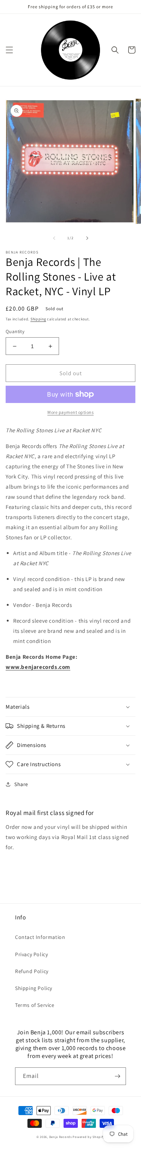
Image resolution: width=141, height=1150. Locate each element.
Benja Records (60, 1137)
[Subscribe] (117, 1076)
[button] (9, 50)
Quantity (15, 331)
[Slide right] (87, 238)
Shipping (38, 319)
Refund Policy (32, 971)
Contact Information (40, 937)
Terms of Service (35, 1005)
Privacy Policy (31, 954)
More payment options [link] (70, 412)
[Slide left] (54, 238)
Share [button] (21, 784)
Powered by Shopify (89, 1137)
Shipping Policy (33, 988)
